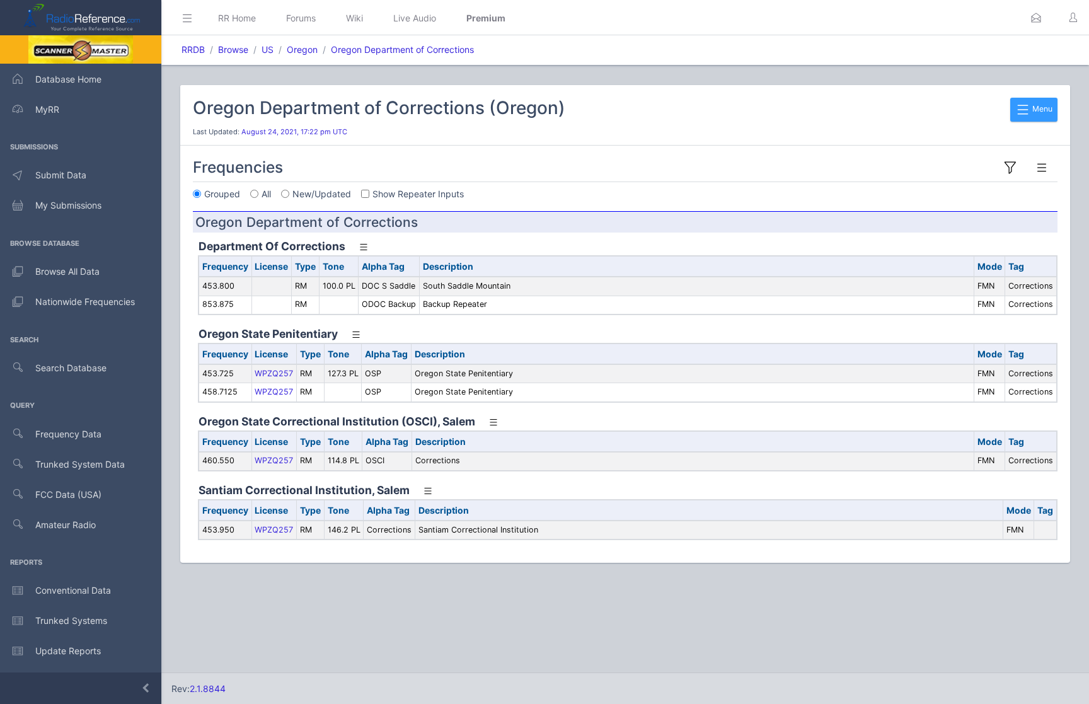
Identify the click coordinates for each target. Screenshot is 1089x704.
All (266, 193)
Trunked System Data (80, 464)
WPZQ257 (274, 373)
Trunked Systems (71, 620)
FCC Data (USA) (68, 494)
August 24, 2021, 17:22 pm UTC (294, 131)
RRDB (193, 49)
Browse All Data (67, 271)
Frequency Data (68, 434)
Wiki (354, 18)
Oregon (302, 49)
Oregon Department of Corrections (402, 49)
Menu (1041, 108)
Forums (301, 18)
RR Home (237, 18)
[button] (1036, 18)
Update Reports (68, 650)
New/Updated (321, 193)
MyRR (47, 109)
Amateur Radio (65, 524)
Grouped (222, 193)
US (268, 49)
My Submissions (68, 205)
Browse (233, 49)
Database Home (68, 79)
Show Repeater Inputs (418, 193)
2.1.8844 (208, 688)
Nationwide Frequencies (85, 301)
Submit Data (60, 175)
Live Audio (414, 18)
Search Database (71, 367)
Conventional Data (73, 590)
